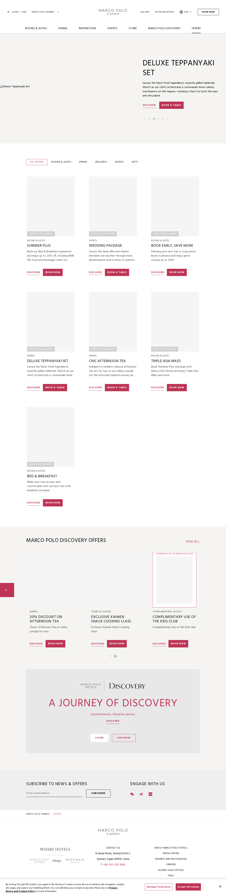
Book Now (208, 12)
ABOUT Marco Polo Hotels (170, 848)
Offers (196, 28)
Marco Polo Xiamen (37, 814)
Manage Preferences (159, 887)
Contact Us (113, 848)
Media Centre (171, 853)
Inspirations (87, 28)
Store (133, 28)
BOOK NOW (176, 388)
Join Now (123, 738)
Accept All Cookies (188, 887)
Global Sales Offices (171, 870)
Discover (149, 91)
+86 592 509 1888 (114, 864)
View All (192, 542)
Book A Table (171, 91)
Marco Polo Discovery (164, 28)
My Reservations (164, 12)
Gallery (145, 12)
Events (112, 28)
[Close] (220, 886)
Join (24, 12)
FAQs (171, 876)
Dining (62, 28)
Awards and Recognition (171, 859)
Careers (171, 864)
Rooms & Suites (36, 28)
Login (15, 12)
